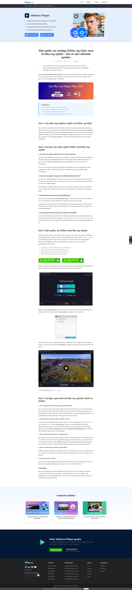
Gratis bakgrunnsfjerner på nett (71, 573)
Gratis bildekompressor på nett (71, 576)
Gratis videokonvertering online (71, 568)
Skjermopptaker (51, 568)
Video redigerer (51, 578)
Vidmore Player (40, 15)
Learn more (79, 588)
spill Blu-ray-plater (87, 422)
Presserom (89, 573)
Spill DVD (35, 6)
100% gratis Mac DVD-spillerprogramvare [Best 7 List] (94, 517)
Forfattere (89, 571)
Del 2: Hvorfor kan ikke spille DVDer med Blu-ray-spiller (56, 109)
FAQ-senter (103, 568)
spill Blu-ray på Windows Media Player (79, 218)
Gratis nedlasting (32, 34)
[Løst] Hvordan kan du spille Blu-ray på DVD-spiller (37, 517)
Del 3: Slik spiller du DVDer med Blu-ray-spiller (53, 111)
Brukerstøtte (104, 2)
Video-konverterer (52, 565)
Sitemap (89, 576)
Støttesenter (103, 565)
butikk (81, 2)
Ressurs (97, 2)
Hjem (26, 6)
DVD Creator (51, 573)
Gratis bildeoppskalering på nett (71, 578)
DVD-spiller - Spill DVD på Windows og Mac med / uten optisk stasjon (66, 517)
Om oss (88, 565)
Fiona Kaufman (58, 61)
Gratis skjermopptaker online (71, 565)
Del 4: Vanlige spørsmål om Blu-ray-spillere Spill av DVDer (56, 113)
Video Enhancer (51, 576)
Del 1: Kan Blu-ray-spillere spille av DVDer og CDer (55, 107)
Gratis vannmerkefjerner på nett (72, 571)
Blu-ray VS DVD (56, 390)
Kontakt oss (89, 568)
